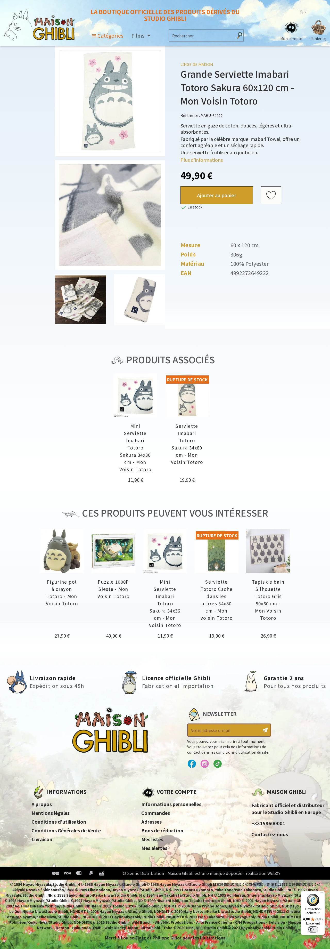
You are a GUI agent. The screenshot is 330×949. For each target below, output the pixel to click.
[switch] (313, 929)
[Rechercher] (239, 35)
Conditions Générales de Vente (66, 830)
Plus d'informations (201, 159)
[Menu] (322, 894)
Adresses (151, 821)
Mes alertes (154, 848)
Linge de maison (196, 64)
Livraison (41, 839)
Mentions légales (50, 812)
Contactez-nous (269, 834)
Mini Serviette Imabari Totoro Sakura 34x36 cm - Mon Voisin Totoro (135, 447)
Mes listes (152, 839)
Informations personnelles (171, 804)
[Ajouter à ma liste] (271, 195)
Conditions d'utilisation (58, 821)
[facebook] (191, 764)
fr (301, 12)
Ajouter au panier (216, 195)
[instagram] (204, 764)
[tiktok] (217, 764)
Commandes (155, 812)
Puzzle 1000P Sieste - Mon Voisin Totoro (113, 588)
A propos (41, 804)
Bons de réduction (162, 830)
